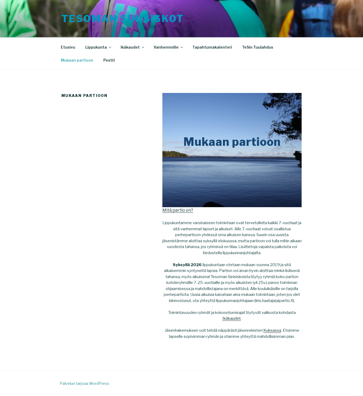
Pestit (109, 60)
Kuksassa (272, 330)
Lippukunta (96, 47)
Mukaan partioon (77, 60)
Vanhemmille (166, 47)
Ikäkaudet (130, 47)
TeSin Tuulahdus (257, 47)
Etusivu (68, 47)
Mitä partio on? (177, 210)
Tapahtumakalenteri (212, 47)
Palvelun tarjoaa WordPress (84, 383)
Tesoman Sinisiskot (122, 18)
